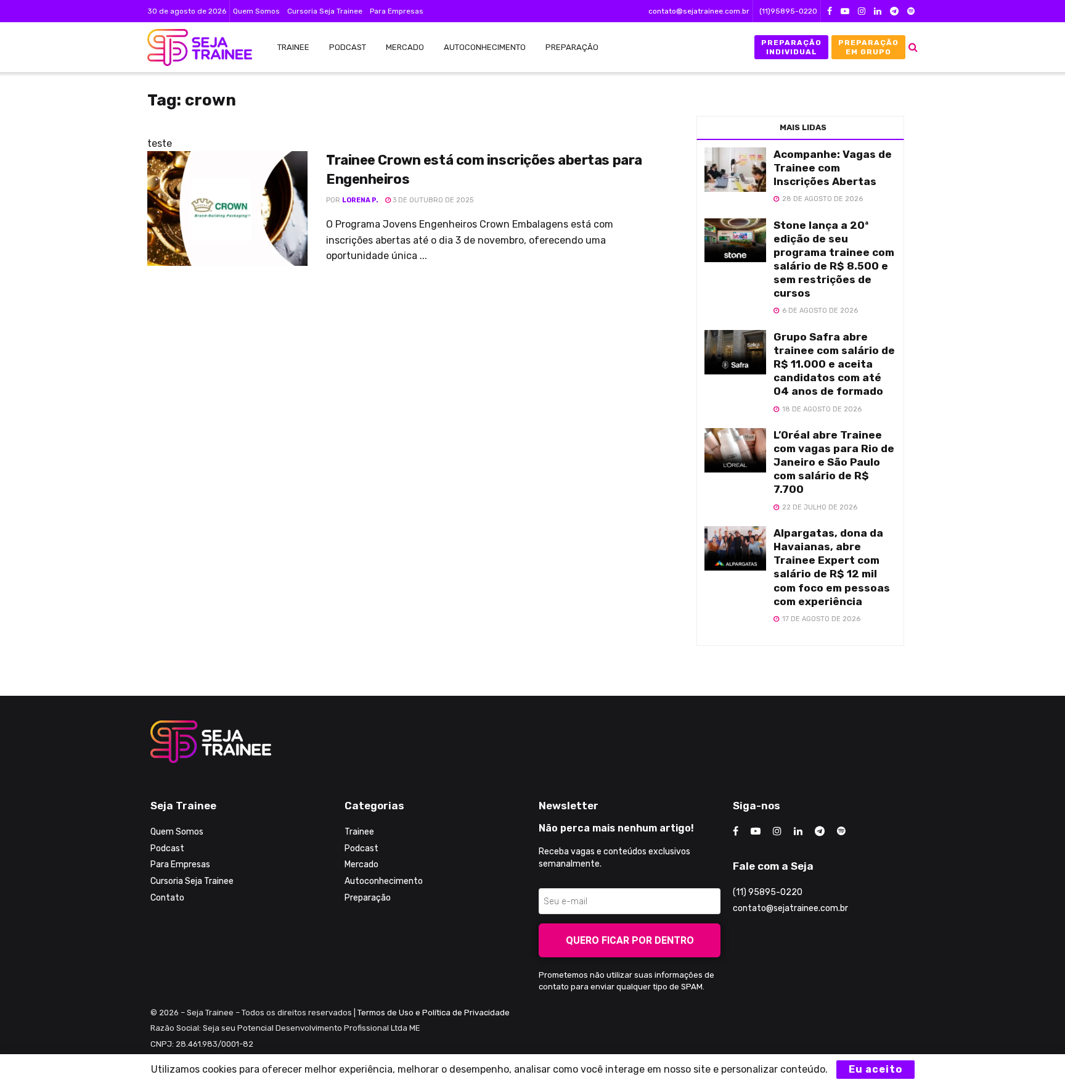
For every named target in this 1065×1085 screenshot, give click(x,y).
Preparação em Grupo (868, 47)
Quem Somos (256, 11)
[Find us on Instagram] (861, 11)
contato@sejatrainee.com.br (698, 11)
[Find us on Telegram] (894, 11)
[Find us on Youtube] (845, 11)
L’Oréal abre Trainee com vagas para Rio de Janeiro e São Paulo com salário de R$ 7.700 (833, 462)
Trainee (293, 47)
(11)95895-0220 (788, 11)
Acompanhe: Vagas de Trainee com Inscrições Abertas (832, 168)
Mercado (405, 47)
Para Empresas (396, 11)
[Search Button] (913, 47)
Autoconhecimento (485, 47)
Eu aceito (875, 1069)
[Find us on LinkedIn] (877, 11)
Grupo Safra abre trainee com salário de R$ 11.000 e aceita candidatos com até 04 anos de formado (834, 364)
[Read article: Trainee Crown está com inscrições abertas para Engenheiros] (227, 208)
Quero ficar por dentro (630, 940)
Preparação (571, 47)
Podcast (347, 47)
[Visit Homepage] (193, 47)
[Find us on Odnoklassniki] (911, 11)
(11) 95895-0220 (767, 892)
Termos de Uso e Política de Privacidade (433, 1012)
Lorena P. (360, 200)
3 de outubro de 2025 (432, 200)
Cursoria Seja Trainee (324, 11)
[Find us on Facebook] (829, 11)
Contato (167, 898)
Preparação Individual (791, 47)
